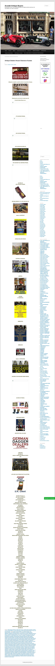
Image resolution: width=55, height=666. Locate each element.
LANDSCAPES (42, 394)
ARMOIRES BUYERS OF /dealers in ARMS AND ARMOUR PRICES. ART (44, 272)
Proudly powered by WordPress (27, 662)
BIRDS (25, 637)
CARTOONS (11, 648)
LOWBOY (8, 654)
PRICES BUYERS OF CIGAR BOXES (25, 655)
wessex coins (42, 439)
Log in (41, 444)
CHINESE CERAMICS (24, 650)
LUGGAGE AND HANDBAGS (15, 654)
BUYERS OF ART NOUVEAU (20, 642)
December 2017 (42, 225)
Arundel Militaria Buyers (44, 286)
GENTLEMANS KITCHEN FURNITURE (15, 651)
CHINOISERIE (30, 650)
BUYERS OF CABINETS (16, 644)
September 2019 (42, 211)
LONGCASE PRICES (43, 404)
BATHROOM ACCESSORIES (9, 636)
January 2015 (42, 230)
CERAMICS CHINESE (24, 648)
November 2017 (42, 226)
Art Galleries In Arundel (44, 279)
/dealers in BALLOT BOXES (17, 631)
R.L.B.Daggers (42, 424)
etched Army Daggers (43, 371)
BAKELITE (32, 635)
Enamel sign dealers (43, 370)
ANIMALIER (11, 633)
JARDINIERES (16, 652)
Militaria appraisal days (44, 413)
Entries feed (42, 445)
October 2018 (42, 215)
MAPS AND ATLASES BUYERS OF (26, 630)
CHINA (13, 650)
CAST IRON (15, 648)
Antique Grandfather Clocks (44, 263)
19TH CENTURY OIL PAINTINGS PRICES (26, 632)
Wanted (14, 50)
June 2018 (42, 220)
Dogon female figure (43, 368)
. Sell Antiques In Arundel (18, 53)
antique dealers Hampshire (12, 629)
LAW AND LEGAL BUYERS (44, 397)
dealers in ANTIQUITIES (44, 363)
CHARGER (16, 649)
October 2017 (42, 227)
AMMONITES (7, 633)
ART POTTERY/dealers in (44, 280)
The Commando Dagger (44, 433)
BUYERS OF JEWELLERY (28, 645)
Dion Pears (42, 367)
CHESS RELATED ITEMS (22, 649)
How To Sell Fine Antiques (44, 378)
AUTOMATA (24, 635)
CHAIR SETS (7, 649)
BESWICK (13, 637)
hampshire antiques (43, 375)
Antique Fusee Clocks (43, 261)
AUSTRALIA (42, 289)
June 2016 (42, 229)
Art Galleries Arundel (43, 278)
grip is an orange (43, 374)
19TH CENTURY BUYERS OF (15, 632)
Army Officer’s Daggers (44, 274)
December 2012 (42, 231)
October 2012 (42, 234)
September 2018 (42, 217)
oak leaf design (42, 415)
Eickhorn (41, 369)
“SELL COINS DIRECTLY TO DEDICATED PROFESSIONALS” (34, 53)
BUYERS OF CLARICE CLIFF (20, 645)
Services (10, 50)
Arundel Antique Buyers (14, 5)
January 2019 (42, 214)
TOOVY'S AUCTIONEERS (44, 434)
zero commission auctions (44, 440)
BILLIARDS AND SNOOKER (19, 637)
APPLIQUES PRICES (16, 633)
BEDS (28, 636)
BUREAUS (29, 639)
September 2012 (42, 235)
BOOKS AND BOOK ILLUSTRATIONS (13, 638)
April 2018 (42, 222)
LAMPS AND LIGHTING (44, 393)
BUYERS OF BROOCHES (8, 644)
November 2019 (42, 209)
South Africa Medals (43, 425)
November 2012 (42, 233)
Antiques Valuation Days (9, 53)
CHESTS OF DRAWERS (44, 358)
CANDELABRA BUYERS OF (20, 647)
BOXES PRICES (21, 638)
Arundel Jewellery (43, 283)
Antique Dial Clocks (43, 258)
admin (15, 64)
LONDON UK (28, 653)
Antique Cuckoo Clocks (44, 255)
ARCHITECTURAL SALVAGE (23, 633)
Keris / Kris (42, 390)
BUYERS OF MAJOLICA (24, 646)
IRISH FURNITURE (24, 651)
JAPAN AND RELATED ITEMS (9, 652)
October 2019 (42, 210)
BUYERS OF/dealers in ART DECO (10, 647)
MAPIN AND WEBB (27, 654)
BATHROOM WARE (17, 636)
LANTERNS (42, 396)
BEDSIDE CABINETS (43, 298)
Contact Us (29, 50)
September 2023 (42, 204)
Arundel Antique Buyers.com (21, 50)
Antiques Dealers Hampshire (28, 629)
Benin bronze (42, 299)
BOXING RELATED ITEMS (28, 638)
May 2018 (41, 221)
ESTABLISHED (43, 50)
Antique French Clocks (44, 259)
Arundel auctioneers (43, 282)
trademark (42, 436)
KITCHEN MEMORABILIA (23, 652)
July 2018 (41, 219)
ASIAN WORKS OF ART (14, 635)
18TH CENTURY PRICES (44, 246)
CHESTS (28, 649)
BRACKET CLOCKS (43, 310)
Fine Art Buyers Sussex (44, 373)
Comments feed (42, 446)
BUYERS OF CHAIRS (23, 644)
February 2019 (42, 213)
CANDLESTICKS (27, 647)
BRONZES (26, 639)
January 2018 (42, 223)
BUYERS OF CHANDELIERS (31, 644)
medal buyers (42, 412)
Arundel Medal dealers (44, 285)
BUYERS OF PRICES (31, 646)
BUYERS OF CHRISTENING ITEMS (10, 645)
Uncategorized (42, 438)
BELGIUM (9, 637)
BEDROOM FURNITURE (23, 636)
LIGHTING (14, 653)
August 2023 (42, 205)
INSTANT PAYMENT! (36, 50)
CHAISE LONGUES (12, 649)
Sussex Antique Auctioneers (45, 426)
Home (6, 50)
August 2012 (42, 236)
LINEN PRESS (18, 653)
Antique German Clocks (44, 262)
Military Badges (42, 414)
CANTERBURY (32, 647)
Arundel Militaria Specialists (45, 287)
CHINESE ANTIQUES (18, 650)
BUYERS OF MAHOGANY (16, 646)
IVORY (33, 651)
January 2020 (42, 207)
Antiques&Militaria (10, 630)
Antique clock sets (43, 254)
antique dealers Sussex (19, 629)
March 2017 (42, 228)
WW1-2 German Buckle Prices (45, 192)
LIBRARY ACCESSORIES (9, 653)
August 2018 (42, 218)
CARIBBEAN (7, 648)
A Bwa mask (42, 250)
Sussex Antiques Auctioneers (45, 428)
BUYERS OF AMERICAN (28, 641)
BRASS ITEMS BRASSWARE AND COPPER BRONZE (16, 639)
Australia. (20, 635)
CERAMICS (18, 648)
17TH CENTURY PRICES (25, 631)
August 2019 (42, 212)
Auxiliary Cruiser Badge (44, 293)
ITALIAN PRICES (29, 651)
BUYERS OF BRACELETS (30, 643)
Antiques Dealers (43, 264)
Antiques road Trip (43, 266)
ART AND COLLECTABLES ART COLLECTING (26, 634)
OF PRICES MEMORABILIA (16, 655)
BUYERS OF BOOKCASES (22, 643)
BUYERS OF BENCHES (13, 643)
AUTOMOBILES (28, 635)
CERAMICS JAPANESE (31, 648)
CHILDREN (10, 650)
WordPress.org (42, 448)
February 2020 (42, 206)
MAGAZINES (22, 654)
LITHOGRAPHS (23, 653)
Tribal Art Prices (43, 437)
